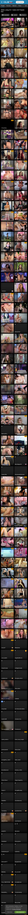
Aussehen (6, 15)
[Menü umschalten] (1, 2)
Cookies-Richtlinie (16, 909)
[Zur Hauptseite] (8, 2)
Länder (15, 15)
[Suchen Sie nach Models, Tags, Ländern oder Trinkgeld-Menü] (26, 5)
